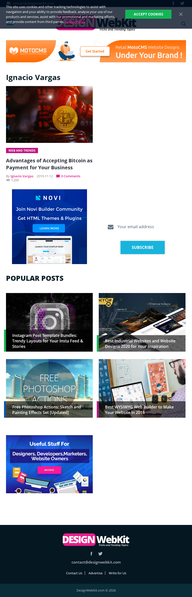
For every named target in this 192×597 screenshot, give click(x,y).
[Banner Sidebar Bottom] (49, 464)
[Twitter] (100, 554)
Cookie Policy (75, 21)
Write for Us (117, 573)
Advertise (95, 573)
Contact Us (74, 573)
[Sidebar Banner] (49, 227)
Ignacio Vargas (21, 176)
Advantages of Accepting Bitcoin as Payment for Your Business (49, 164)
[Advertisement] (142, 470)
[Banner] (96, 51)
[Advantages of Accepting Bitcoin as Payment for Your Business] (49, 114)
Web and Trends (22, 150)
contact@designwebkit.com (96, 562)
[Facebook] (91, 554)
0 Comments (70, 176)
